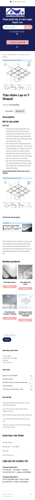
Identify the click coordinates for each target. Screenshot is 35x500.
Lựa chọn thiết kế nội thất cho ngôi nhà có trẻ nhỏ (16, 420)
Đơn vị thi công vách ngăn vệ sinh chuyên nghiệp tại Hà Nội (15, 410)
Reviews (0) (20, 111)
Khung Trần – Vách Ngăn (11, 447)
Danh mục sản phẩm (16, 42)
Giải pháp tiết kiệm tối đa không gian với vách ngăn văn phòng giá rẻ (16, 404)
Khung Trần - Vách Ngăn (10, 358)
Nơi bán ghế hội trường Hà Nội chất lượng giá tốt (17, 415)
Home (4, 54)
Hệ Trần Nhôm (12, 54)
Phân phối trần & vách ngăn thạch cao (17, 21)
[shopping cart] (17, 34)
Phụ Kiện (5, 360)
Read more (10, 286)
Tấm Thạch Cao (7, 362)
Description (9, 111)
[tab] (9, 111)
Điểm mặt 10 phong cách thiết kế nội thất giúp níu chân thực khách (16, 426)
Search (28, 27)
